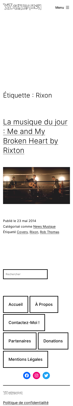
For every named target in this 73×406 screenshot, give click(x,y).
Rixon (34, 232)
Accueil (16, 304)
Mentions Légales (26, 359)
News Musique (44, 226)
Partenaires (20, 341)
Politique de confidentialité (25, 403)
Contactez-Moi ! (24, 322)
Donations (53, 341)
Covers (22, 232)
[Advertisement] (36, 53)
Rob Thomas (49, 232)
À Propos (44, 304)
